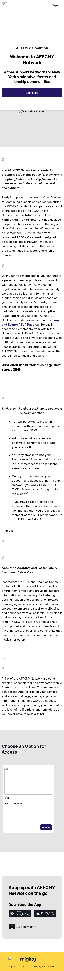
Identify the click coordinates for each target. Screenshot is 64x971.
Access (46, 827)
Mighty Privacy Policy (45, 966)
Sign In (56, 5)
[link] (28, 798)
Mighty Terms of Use (18, 966)
